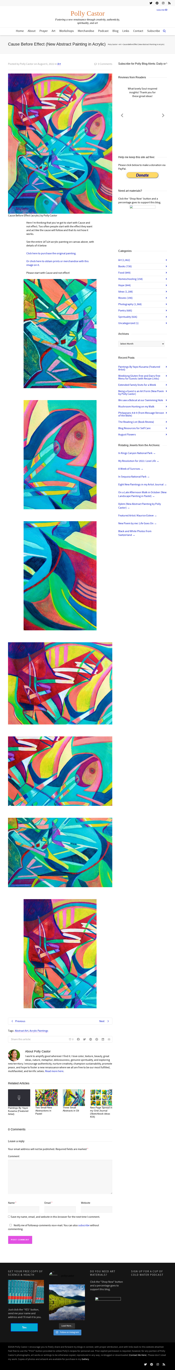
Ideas (125, 291)
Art (53, 31)
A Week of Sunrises (130, 469)
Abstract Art (21, 1030)
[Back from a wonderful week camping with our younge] (67, 1302)
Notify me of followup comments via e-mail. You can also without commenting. (53, 1227)
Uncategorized (128, 323)
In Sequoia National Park (134, 476)
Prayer (43, 31)
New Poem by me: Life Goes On (137, 523)
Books (125, 266)
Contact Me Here (137, 1355)
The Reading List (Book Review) (136, 422)
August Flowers (127, 434)
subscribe (84, 1225)
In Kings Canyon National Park (137, 453)
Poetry (125, 310)
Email (47, 1203)
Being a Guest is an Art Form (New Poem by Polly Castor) (141, 393)
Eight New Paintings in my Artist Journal (142, 484)
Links (125, 31)
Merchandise (86, 31)
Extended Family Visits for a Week (137, 385)
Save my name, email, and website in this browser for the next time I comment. (55, 1217)
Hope (124, 285)
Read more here (54, 1071)
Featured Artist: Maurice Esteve (137, 515)
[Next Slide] (163, 115)
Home (20, 31)
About (32, 31)
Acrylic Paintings (39, 1030)
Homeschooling (130, 279)
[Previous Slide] (122, 115)
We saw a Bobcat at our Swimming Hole (140, 400)
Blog (115, 31)
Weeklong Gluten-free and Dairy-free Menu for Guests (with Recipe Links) (139, 377)
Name (11, 1203)
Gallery (85, 1359)
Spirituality (127, 317)
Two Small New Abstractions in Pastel (43, 1110)
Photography (130, 304)
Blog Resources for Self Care (134, 428)
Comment (13, 1156)
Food (124, 272)
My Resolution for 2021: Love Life (138, 461)
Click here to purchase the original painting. (51, 253)
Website (85, 1203)
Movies (125, 298)
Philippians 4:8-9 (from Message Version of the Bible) (141, 414)
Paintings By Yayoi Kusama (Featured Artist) (18, 1111)
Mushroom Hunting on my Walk (136, 406)
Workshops (66, 31)
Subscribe (160, 10)
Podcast (103, 31)
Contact (138, 31)
